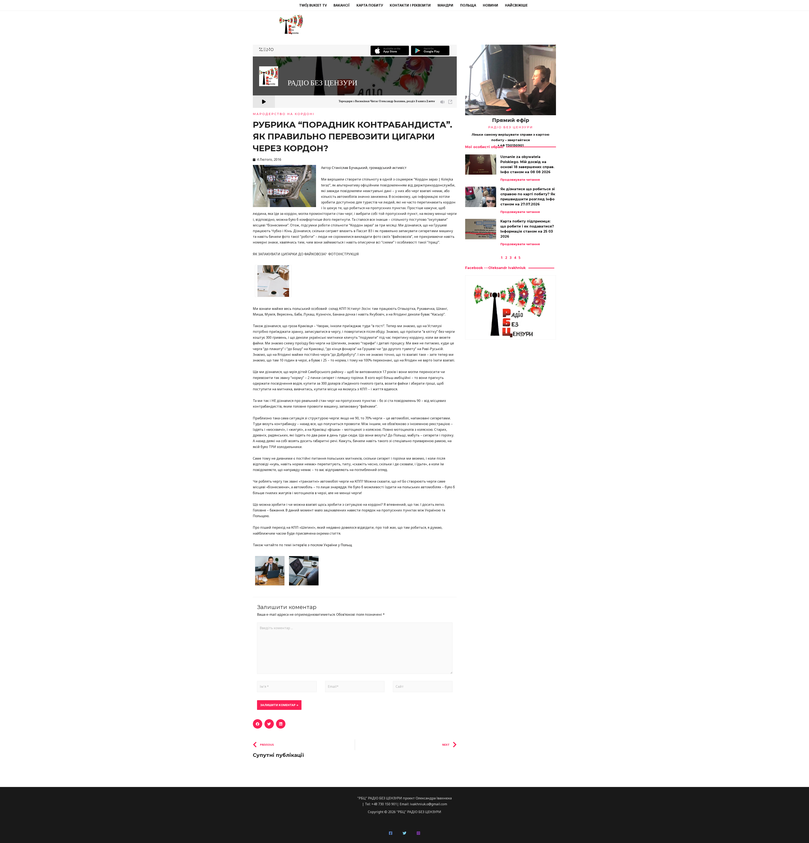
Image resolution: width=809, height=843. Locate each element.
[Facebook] (390, 833)
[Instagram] (418, 833)
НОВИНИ (490, 5)
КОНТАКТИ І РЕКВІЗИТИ (410, 5)
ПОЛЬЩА (468, 5)
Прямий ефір (510, 120)
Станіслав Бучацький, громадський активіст (369, 167)
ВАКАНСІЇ (342, 5)
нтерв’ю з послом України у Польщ (322, 545)
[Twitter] (404, 833)
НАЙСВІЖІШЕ (516, 5)
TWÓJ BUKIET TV (313, 5)
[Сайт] (423, 687)
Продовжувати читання (520, 180)
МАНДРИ (445, 5)
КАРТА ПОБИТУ (369, 5)
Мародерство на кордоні (284, 114)
